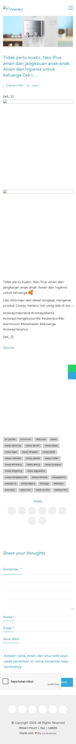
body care (41, 439)
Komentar (12, 569)
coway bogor (11, 452)
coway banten (33, 445)
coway (35, 86)
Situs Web (11, 639)
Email (8, 628)
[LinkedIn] (52, 511)
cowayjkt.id (10, 483)
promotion (10, 490)
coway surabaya (53, 464)
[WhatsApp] (42, 521)
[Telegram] (32, 521)
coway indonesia (13, 458)
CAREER (52, 728)
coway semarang (13, 464)
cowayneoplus (28, 483)
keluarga (44, 483)
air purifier (10, 439)
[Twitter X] (32, 511)
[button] (70, 8)
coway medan (52, 458)
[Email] (22, 511)
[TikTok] (32, 709)
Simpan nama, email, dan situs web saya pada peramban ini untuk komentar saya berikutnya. (36, 661)
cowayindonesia (39, 477)
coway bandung (13, 445)
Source (8, 348)
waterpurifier (61, 490)
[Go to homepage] (13, 8)
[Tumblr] (62, 511)
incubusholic (49, 734)
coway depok (49, 452)
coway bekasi (51, 445)
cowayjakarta (58, 477)
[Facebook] (12, 511)
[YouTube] (43, 709)
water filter (25, 490)
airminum (26, 439)
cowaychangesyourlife (16, 477)
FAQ (42, 728)
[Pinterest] (42, 511)
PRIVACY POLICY (28, 728)
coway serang (33, 464)
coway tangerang (13, 471)
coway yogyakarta (36, 471)
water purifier (42, 490)
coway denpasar (30, 452)
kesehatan (59, 483)
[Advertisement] (38, 392)
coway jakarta (33, 458)
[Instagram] (12, 709)
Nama (9, 617)
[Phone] (63, 709)
